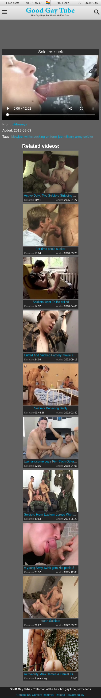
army (78, 136)
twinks (28, 136)
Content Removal (43, 695)
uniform (51, 136)
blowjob (17, 136)
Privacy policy (75, 695)
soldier (88, 136)
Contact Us (23, 695)
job (60, 136)
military (68, 136)
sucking (39, 136)
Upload (60, 695)
